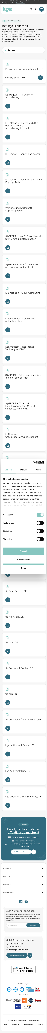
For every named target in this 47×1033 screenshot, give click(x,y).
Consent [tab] (8, 470)
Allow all (23, 551)
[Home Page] (7, 9)
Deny (23, 568)
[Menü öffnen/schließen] (41, 9)
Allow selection (24, 559)
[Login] (35, 9)
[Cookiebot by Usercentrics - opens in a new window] (33, 462)
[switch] (40, 523)
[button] (23, 50)
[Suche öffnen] (31, 9)
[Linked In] (21, 901)
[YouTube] (26, 901)
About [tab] (38, 470)
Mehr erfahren (20, 3)
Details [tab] (23, 470)
